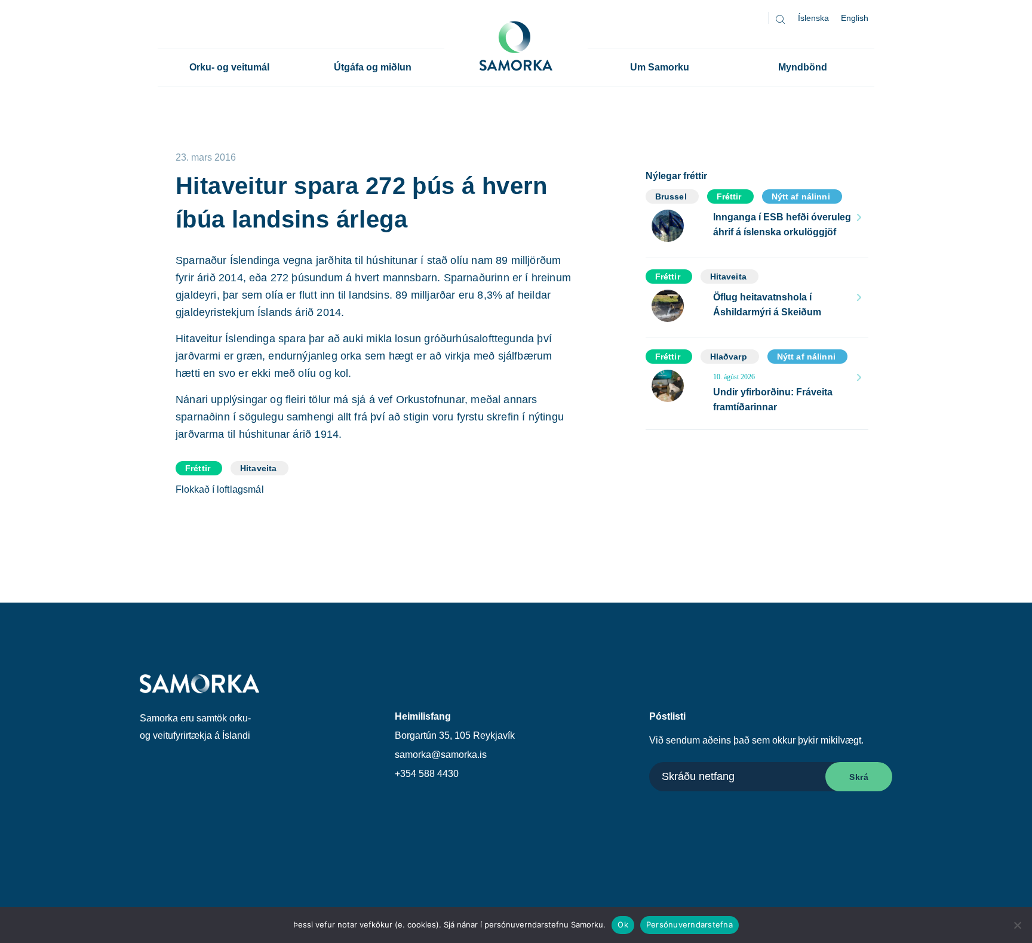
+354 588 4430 (427, 774)
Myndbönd (802, 67)
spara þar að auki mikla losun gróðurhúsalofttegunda (406, 339)
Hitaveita (258, 468)
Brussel (671, 196)
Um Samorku (659, 67)
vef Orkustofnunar (421, 400)
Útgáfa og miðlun (372, 67)
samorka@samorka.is (441, 755)
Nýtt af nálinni (801, 196)
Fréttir (197, 468)
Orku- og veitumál (229, 67)
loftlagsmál (240, 489)
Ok (623, 924)
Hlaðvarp (728, 356)
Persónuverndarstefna (689, 924)
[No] (1017, 925)
